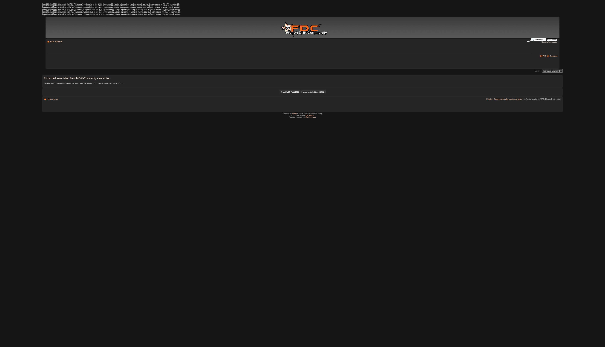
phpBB (294, 113)
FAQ (544, 56)
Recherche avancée (549, 42)
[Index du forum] (304, 28)
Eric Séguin (309, 115)
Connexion (554, 56)
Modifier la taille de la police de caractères (529, 41)
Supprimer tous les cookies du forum (508, 99)
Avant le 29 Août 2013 (290, 92)
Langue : (538, 71)
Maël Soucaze (310, 117)
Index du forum (56, 42)
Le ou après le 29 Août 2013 (313, 92)
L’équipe (489, 99)
